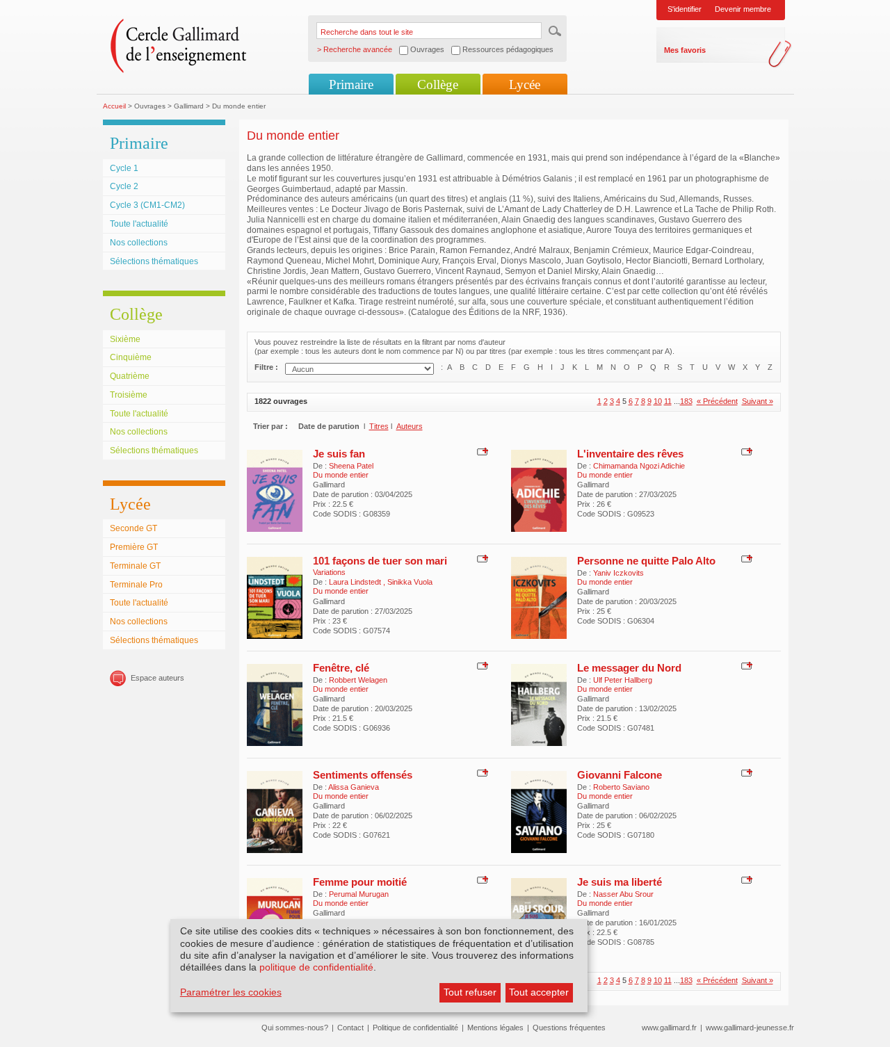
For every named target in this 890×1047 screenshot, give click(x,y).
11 (668, 401)
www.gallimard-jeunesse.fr (750, 1027)
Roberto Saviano (621, 787)
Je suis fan (339, 454)
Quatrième (129, 376)
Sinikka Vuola (409, 582)
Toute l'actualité (139, 224)
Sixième (125, 339)
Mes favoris (685, 50)
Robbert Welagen (358, 680)
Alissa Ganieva (353, 787)
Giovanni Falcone (619, 775)
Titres (379, 426)
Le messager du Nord (629, 668)
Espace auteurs (157, 678)
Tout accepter (539, 992)
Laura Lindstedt (356, 582)
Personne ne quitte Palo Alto (646, 561)
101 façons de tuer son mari (380, 561)
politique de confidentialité (316, 967)
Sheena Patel (351, 466)
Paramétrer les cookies (231, 992)
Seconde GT (133, 528)
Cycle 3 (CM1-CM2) (147, 205)
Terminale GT (135, 566)
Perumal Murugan (359, 894)
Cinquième (131, 357)
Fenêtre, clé (341, 668)
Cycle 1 (124, 168)
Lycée (524, 84)
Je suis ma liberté (619, 882)
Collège (437, 84)
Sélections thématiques (154, 261)
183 (686, 401)
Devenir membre (743, 9)
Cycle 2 (124, 186)
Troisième (128, 395)
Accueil (114, 106)
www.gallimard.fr (669, 1027)
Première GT (134, 547)
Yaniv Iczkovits (618, 573)
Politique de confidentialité (415, 1027)
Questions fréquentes (569, 1027)
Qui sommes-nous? (294, 1027)
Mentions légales (495, 1027)
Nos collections (139, 242)
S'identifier (685, 9)
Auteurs (409, 426)
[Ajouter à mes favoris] (481, 451)
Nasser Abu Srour (623, 894)
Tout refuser (470, 992)
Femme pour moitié (360, 882)
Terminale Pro (136, 585)
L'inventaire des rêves (630, 454)
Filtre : (266, 367)
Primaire (351, 84)
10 (658, 401)
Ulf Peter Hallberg (622, 680)
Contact (350, 1027)
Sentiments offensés (362, 775)
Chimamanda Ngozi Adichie (639, 466)
